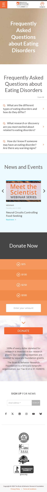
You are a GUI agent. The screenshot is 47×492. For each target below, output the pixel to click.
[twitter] (12, 413)
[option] (23, 200)
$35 (23, 264)
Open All (40, 97)
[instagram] (26, 413)
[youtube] (33, 413)
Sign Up (36, 403)
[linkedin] (19, 413)
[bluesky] (40, 413)
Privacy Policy (15, 489)
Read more (10, 220)
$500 (24, 295)
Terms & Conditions (29, 489)
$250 (24, 284)
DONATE (23, 330)
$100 (24, 274)
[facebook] (6, 413)
